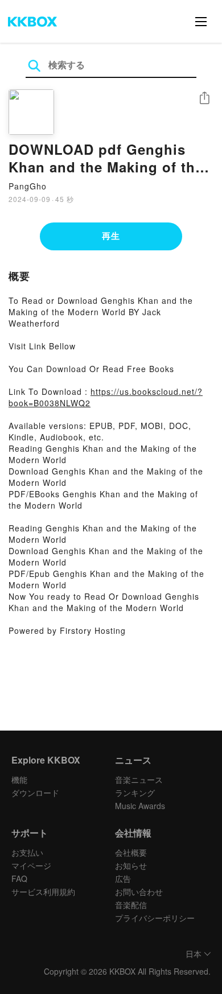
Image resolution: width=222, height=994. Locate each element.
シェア (204, 98)
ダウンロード (35, 792)
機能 (19, 779)
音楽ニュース (139, 779)
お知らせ (131, 865)
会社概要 (131, 852)
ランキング (135, 792)
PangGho (28, 186)
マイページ (31, 865)
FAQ (19, 878)
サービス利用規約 (43, 891)
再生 (111, 235)
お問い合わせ (139, 891)
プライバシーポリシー (155, 917)
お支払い (27, 852)
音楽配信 (131, 904)
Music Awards (140, 805)
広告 (123, 878)
